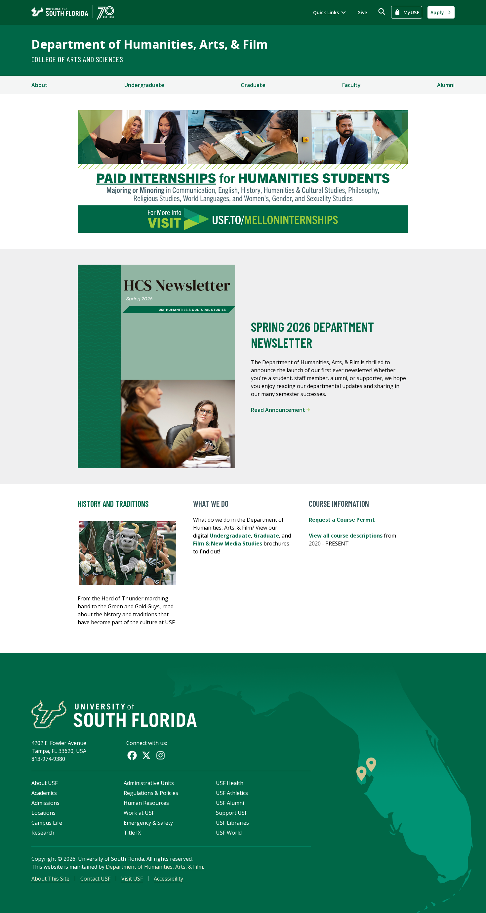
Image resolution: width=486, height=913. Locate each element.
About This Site (50, 878)
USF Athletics (232, 793)
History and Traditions (113, 503)
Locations (43, 812)
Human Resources (146, 802)
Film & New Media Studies (227, 543)
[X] (146, 755)
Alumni (446, 85)
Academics (44, 793)
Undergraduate (144, 85)
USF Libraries (232, 822)
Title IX (132, 832)
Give (362, 12)
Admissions (45, 802)
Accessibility (168, 878)
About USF (44, 783)
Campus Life (46, 822)
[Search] (382, 11)
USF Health (229, 783)
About (39, 85)
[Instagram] (160, 755)
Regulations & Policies (151, 793)
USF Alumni (230, 802)
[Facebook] (132, 755)
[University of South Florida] (114, 714)
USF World (229, 832)
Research (42, 832)
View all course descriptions (346, 535)
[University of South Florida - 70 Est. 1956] (72, 12)
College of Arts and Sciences (77, 59)
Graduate (253, 85)
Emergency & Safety (148, 822)
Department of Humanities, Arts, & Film (149, 44)
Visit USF (132, 878)
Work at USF (139, 812)
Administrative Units (149, 783)
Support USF (231, 812)
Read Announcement (278, 409)
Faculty (351, 85)
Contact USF (95, 878)
